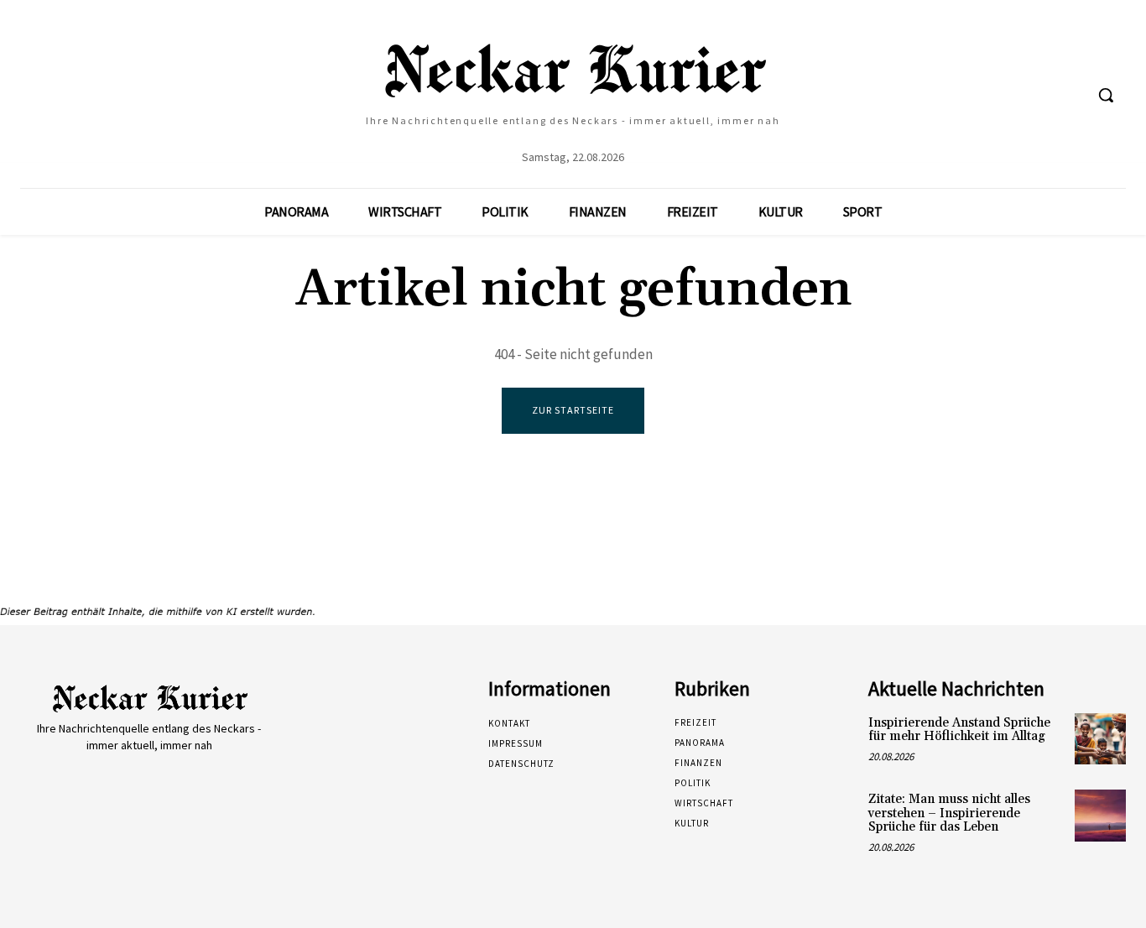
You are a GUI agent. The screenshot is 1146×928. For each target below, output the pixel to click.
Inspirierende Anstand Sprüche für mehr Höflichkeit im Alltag (959, 730)
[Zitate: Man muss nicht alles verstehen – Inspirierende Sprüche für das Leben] (1100, 815)
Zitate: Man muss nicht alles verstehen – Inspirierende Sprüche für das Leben (949, 813)
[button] (1106, 95)
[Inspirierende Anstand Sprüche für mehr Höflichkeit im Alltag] (1100, 738)
